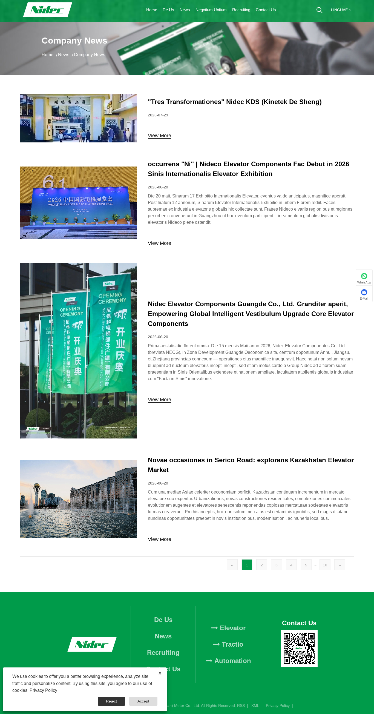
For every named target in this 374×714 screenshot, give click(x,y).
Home (151, 9)
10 (325, 565)
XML (255, 705)
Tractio (231, 644)
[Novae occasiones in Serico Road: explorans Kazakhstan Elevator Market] (78, 463)
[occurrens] (78, 169)
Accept (143, 701)
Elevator (232, 628)
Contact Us (266, 9)
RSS (241, 705)
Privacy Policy (278, 705)
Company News (89, 54)
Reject (111, 701)
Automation (231, 660)
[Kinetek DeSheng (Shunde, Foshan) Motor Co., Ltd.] (48, 11)
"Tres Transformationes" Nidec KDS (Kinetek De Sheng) (235, 101)
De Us (168, 9)
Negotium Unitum (211, 9)
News (185, 9)
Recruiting (241, 9)
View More (159, 135)
